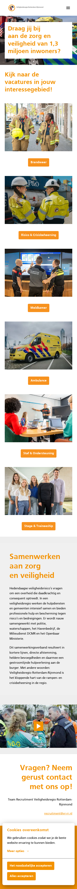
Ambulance (39, 380)
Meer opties (15, 851)
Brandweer (39, 162)
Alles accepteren (21, 876)
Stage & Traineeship (38, 526)
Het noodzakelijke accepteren (31, 865)
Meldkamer (38, 308)
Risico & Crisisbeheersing (38, 235)
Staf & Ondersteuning (38, 453)
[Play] (38, 726)
